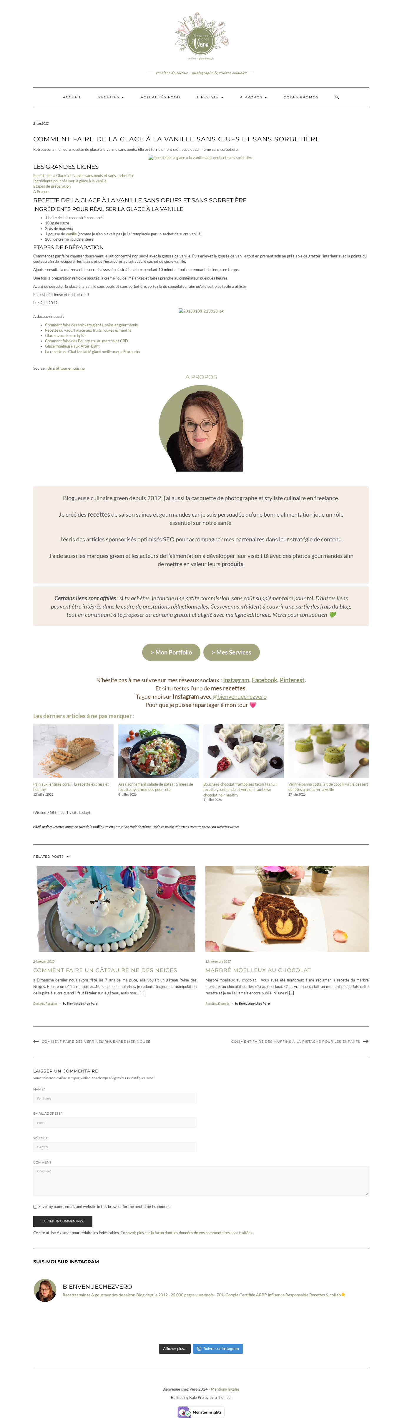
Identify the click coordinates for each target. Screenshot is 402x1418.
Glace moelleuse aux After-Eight (72, 346)
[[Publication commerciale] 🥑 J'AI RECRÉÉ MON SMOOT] (116, 1324)
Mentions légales (225, 1389)
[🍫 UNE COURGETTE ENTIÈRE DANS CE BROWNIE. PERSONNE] (229, 1324)
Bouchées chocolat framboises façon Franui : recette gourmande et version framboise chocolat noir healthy (240, 789)
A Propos (41, 191)
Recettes (109, 97)
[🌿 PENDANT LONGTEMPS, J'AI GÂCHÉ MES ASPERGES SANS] (342, 1324)
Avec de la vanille (90, 827)
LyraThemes (220, 1397)
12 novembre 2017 (218, 961)
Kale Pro (196, 1397)
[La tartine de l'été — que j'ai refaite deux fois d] (173, 1324)
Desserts (108, 827)
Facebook (264, 679)
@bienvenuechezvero (240, 696)
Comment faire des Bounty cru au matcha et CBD (86, 340)
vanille (71, 234)
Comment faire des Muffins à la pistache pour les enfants (295, 1041)
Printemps (182, 827)
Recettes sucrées (228, 827)
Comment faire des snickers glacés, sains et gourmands (91, 325)
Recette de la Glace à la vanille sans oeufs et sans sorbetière (83, 175)
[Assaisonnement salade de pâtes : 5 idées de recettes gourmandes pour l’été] (158, 751)
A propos (252, 97)
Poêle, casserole (163, 827)
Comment (42, 1162)
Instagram (236, 679)
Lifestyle (208, 97)
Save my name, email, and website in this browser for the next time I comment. (105, 1207)
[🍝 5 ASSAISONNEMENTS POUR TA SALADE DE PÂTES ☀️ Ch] (60, 1324)
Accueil (72, 97)
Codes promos (301, 97)
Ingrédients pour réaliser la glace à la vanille (70, 181)
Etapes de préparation (52, 186)
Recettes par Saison (203, 827)
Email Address (47, 1113)
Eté (118, 827)
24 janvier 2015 (43, 961)
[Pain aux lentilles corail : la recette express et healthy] (73, 751)
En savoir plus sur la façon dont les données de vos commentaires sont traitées (186, 1232)
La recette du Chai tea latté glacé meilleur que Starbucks (92, 351)
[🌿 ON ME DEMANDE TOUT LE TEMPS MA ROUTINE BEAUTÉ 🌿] (286, 1324)
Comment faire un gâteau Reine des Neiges (105, 970)
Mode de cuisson (140, 827)
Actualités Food (160, 97)
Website (40, 1138)
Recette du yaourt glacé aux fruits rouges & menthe (88, 330)
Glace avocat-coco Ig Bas (66, 335)
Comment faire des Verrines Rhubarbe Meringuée (96, 1041)
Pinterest (292, 679)
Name (39, 1089)
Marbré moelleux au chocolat (258, 970)
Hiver (124, 827)
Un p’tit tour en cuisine (66, 368)
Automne (71, 827)
